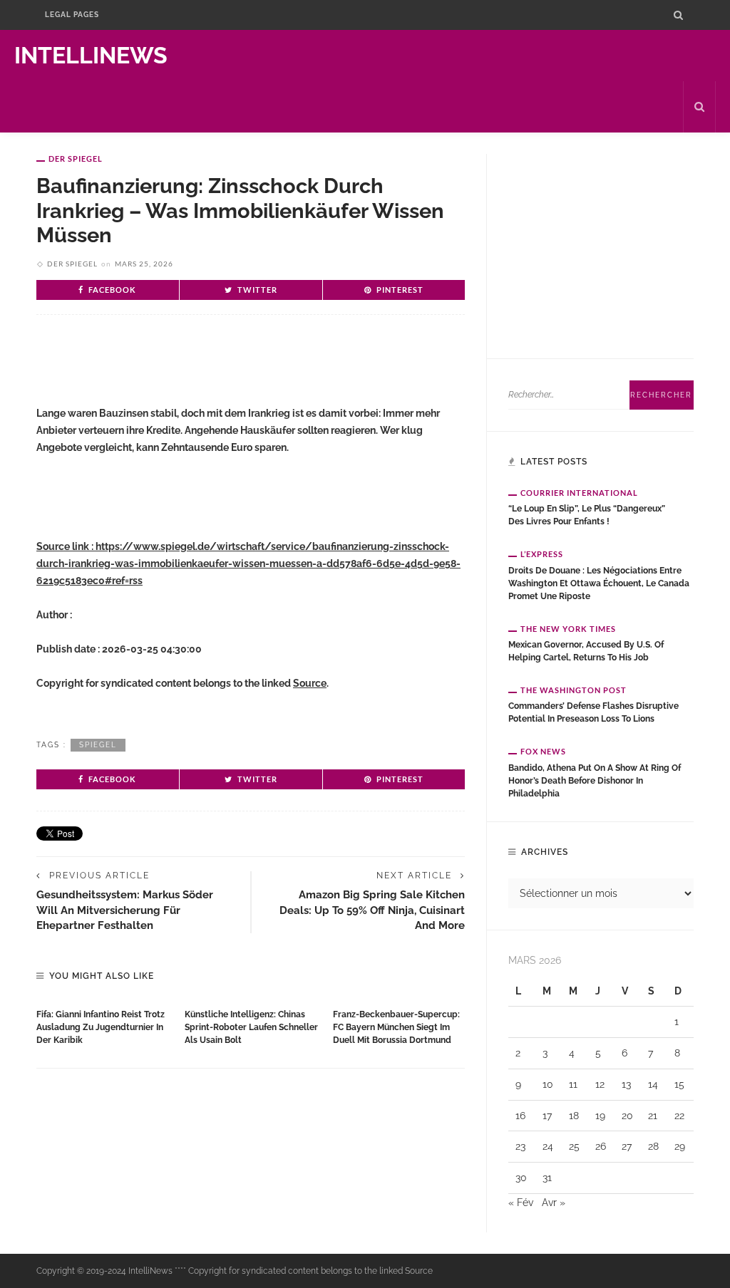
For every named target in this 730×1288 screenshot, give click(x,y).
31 (547, 1177)
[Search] (678, 15)
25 (574, 1146)
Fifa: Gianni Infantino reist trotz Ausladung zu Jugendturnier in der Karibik (100, 1027)
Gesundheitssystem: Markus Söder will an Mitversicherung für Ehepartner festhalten (124, 910)
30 (521, 1177)
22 (679, 1115)
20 (627, 1115)
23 (520, 1146)
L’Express (541, 554)
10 (548, 1084)
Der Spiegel (75, 158)
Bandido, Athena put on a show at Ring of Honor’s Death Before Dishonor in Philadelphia (594, 781)
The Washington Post (573, 690)
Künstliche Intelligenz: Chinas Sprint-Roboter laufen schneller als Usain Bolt (251, 1027)
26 (600, 1146)
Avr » (553, 1202)
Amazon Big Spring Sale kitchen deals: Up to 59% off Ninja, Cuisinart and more (372, 910)
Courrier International (579, 492)
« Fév (520, 1202)
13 (626, 1084)
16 (520, 1115)
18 (574, 1115)
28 (653, 1146)
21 (652, 1115)
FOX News (543, 751)
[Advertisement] (203, 371)
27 (627, 1146)
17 (547, 1115)
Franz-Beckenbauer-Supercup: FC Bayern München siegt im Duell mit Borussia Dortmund (396, 1027)
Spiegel (98, 745)
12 (600, 1084)
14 (653, 1084)
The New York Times (568, 628)
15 (679, 1084)
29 (679, 1146)
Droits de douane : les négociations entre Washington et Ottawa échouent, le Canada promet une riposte (598, 583)
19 (600, 1115)
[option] (103, 1023)
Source (310, 683)
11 (573, 1084)
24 (548, 1146)
